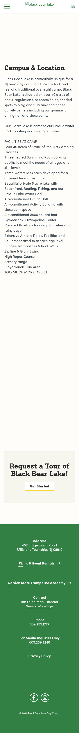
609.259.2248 (39, 642)
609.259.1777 (39, 624)
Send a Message (39, 606)
